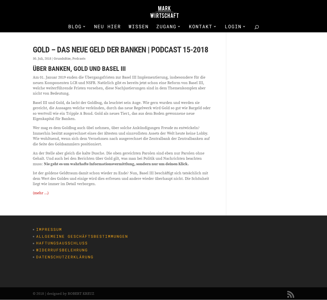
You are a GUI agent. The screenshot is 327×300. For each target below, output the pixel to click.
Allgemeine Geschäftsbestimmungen (82, 236)
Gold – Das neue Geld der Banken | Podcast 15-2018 (120, 49)
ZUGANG (166, 27)
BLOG (75, 27)
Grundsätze (62, 58)
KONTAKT (200, 27)
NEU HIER (107, 27)
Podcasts (78, 58)
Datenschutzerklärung (65, 256)
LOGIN (233, 27)
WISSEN (139, 27)
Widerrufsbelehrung (62, 249)
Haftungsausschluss (62, 242)
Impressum (49, 229)
